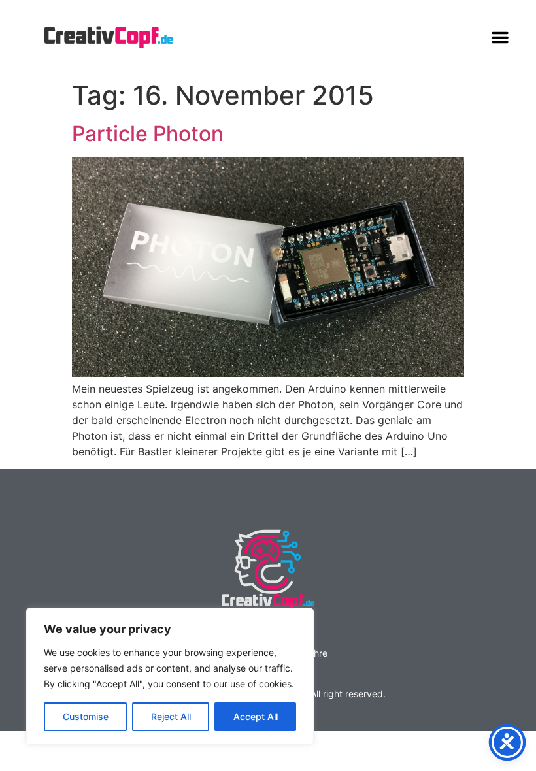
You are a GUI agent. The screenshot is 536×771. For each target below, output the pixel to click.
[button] (500, 37)
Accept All (255, 716)
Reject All (171, 716)
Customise (86, 716)
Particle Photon (148, 133)
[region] (170, 676)
